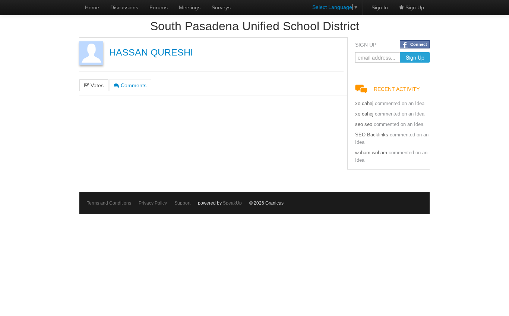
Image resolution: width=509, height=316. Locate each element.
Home (92, 7)
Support (182, 203)
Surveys (221, 7)
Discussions (124, 7)
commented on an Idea (399, 103)
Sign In (380, 7)
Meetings (189, 7)
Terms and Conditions (109, 203)
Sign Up (414, 7)
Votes (96, 85)
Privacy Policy (153, 203)
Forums (158, 7)
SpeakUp (232, 203)
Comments (132, 85)
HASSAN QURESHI (151, 52)
